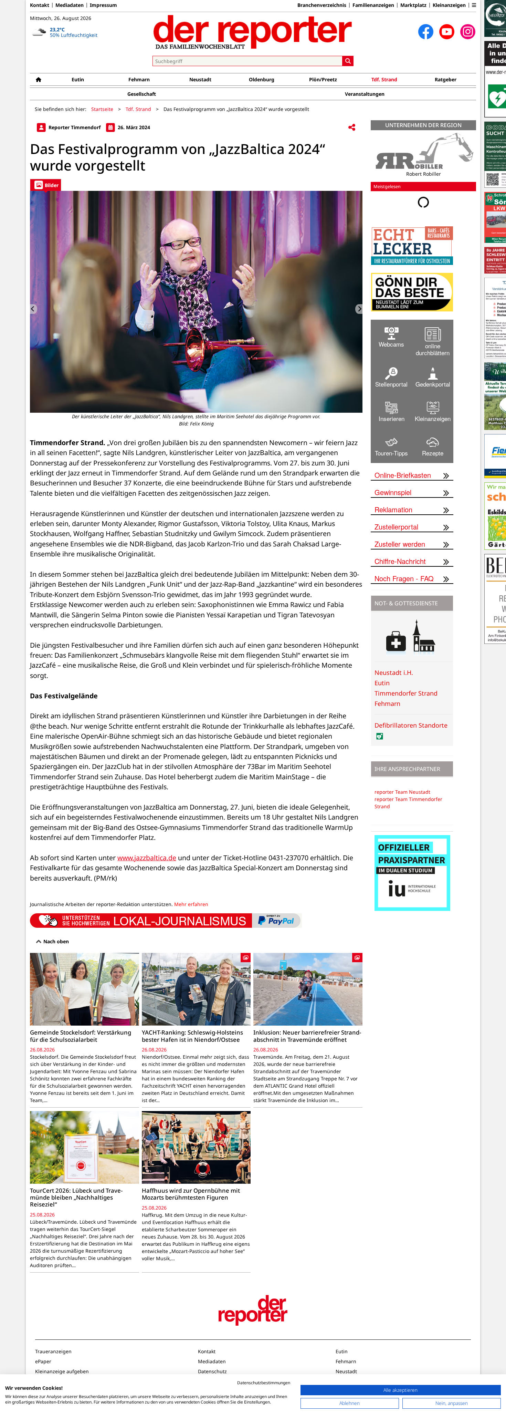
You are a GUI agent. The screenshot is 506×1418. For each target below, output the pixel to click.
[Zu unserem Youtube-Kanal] (446, 31)
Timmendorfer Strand (406, 693)
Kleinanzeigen (449, 5)
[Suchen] (348, 61)
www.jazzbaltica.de (146, 857)
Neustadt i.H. (394, 672)
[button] (474, 5)
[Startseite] (38, 79)
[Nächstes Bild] (358, 309)
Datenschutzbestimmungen (263, 1383)
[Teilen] (351, 127)
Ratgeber (445, 79)
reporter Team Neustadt (402, 792)
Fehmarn (139, 79)
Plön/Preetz (323, 79)
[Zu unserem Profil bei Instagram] (467, 31)
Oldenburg (261, 79)
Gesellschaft (141, 94)
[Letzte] (33, 309)
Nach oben (55, 941)
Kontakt (39, 5)
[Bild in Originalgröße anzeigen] (196, 302)
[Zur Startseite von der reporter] (253, 31)
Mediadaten (69, 5)
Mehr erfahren (191, 904)
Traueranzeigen (53, 1351)
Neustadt (200, 79)
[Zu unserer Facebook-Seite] (425, 31)
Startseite (102, 109)
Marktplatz (413, 5)
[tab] (45, 185)
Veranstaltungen (364, 94)
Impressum (103, 5)
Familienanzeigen (373, 5)
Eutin (78, 79)
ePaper (43, 1361)
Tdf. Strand (384, 79)
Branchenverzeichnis (321, 5)
